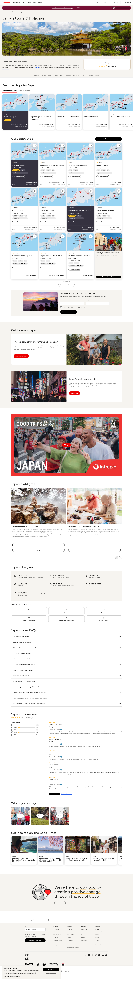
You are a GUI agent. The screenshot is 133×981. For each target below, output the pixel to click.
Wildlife (97, 940)
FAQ (82, 934)
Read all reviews (54, 794)
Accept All (51, 969)
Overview (36, 75)
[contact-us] (118, 2)
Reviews (83, 937)
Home (4, 12)
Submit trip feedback (58, 932)
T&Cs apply (33, 936)
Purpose (97, 926)
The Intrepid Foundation (101, 932)
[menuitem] (6, 2)
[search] (99, 2)
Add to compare (19, 176)
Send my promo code (68, 312)
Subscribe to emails (35, 940)
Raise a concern (85, 943)
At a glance (76, 75)
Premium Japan (38, 545)
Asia (17, 12)
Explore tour (74, 393)
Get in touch (84, 929)
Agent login (56, 945)
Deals (34, 2)
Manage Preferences (51, 973)
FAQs (83, 75)
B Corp (97, 929)
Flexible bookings (57, 940)
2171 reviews (112, 66)
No (46, 920)
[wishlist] (111, 2)
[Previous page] (116, 557)
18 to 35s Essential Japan (94, 550)
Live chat (83, 932)
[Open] (32, 718)
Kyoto (40, 816)
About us (69, 929)
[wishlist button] (35, 145)
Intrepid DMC (70, 934)
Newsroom (84, 940)
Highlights (68, 75)
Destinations (16, 2)
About (40, 2)
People (97, 934)
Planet (97, 937)
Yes (41, 920)
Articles (97, 75)
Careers (69, 937)
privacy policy (83, 307)
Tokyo (20, 816)
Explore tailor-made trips (108, 276)
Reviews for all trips (66, 794)
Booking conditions (58, 943)
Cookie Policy (17, 976)
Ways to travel (26, 2)
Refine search (107, 139)
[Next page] (120, 557)
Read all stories (117, 833)
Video (61, 75)
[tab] (9, 91)
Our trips (43, 75)
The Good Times (71, 932)
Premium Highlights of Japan (38, 550)
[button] (35, 145)
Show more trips (65, 284)
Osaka (37, 67)
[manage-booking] (114, 2)
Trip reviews (90, 75)
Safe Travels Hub (57, 934)
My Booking (56, 929)
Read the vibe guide (21, 356)
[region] (31, 972)
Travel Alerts (56, 937)
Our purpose (60, 903)
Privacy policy (70, 940)
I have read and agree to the (75, 307)
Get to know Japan (53, 75)
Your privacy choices (74, 943)
